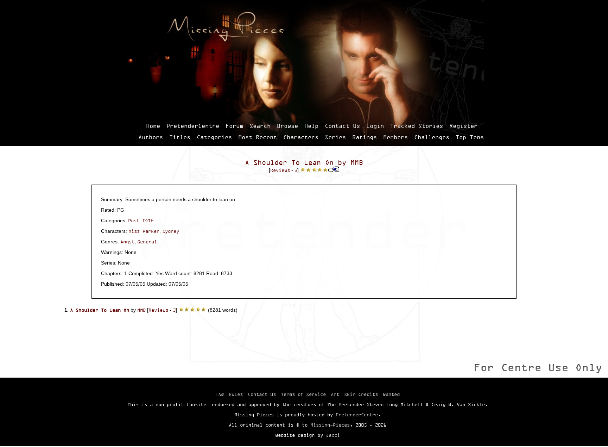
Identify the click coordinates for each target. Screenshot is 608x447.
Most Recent (257, 137)
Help (311, 126)
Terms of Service (303, 394)
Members (395, 137)
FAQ (219, 394)
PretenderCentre (192, 126)
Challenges (431, 137)
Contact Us (342, 126)
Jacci (333, 435)
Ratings (364, 137)
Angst (127, 241)
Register (463, 126)
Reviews (280, 170)
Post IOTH (140, 220)
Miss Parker (143, 231)
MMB (356, 162)
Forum (234, 126)
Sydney (170, 231)
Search (260, 126)
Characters (300, 137)
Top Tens (470, 137)
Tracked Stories (416, 126)
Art (335, 394)
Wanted (391, 394)
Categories (214, 137)
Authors (150, 137)
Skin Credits (361, 394)
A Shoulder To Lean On (289, 162)
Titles (179, 137)
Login (375, 126)
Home (153, 126)
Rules (236, 394)
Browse (287, 126)
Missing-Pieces (330, 424)
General (147, 241)
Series (335, 137)
